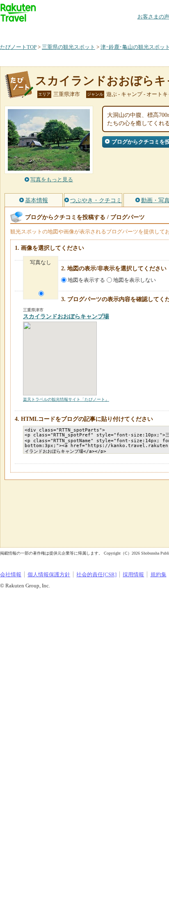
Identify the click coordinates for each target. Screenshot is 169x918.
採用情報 (133, 574)
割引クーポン (129, 31)
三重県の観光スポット (68, 47)
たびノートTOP (18, 47)
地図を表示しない (134, 280)
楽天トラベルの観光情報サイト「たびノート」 (66, 399)
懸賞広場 (96, 31)
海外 (62, 31)
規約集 (159, 574)
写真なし (40, 262)
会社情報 (10, 574)
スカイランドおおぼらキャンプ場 (66, 316)
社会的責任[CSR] (96, 574)
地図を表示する (86, 280)
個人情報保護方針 (48, 574)
